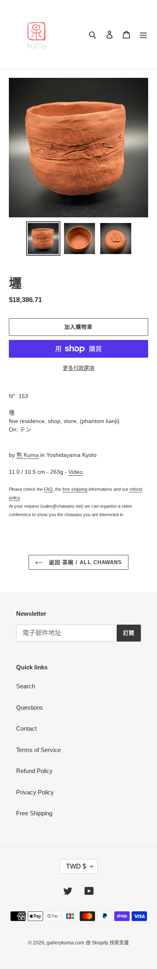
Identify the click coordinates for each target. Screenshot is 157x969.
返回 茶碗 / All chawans (84, 562)
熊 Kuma (28, 455)
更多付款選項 (78, 368)
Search (25, 686)
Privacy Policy (35, 792)
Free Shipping (34, 813)
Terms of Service (38, 749)
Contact (26, 728)
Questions (29, 707)
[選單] (143, 34)
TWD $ (76, 866)
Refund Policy (34, 770)
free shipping (74, 489)
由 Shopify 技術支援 (107, 943)
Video (75, 472)
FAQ (48, 489)
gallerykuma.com (65, 943)
